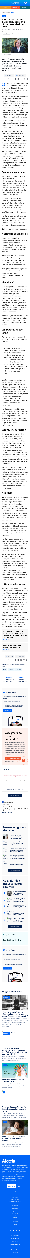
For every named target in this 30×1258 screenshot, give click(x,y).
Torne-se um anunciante (15, 1247)
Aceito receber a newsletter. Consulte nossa (14, 706)
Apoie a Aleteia (15, 1238)
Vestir (15, 1215)
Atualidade (15, 1195)
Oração (12, 12)
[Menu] (5, 3)
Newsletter (15, 1208)
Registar (5, 7)
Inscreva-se (15, 1213)
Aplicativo (15, 1211)
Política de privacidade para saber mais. (14, 706)
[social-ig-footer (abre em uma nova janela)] (19, 1230)
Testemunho (6, 997)
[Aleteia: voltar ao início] (15, 2)
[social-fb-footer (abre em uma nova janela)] (13, 1230)
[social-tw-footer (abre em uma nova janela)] (16, 1230)
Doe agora (14, 7)
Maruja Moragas (11, 83)
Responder (4, 812)
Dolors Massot (6, 34)
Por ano (15, 1224)
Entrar (20, 1186)
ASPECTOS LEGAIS (15, 1244)
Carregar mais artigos (15, 870)
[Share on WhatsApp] (27, 79)
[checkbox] (3, 705)
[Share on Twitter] (21, 79)
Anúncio (15, 1217)
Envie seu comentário (15, 795)
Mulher (5, 1065)
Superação (18, 669)
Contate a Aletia (15, 1250)
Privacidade (15, 1252)
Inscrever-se (7, 710)
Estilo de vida (15, 1197)
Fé (3, 1092)
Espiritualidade (5, 12)
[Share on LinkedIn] (18, 79)
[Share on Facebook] (15, 79)
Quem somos (15, 1241)
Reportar (10, 812)
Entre (22, 789)
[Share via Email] (24, 79)
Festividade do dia (12, 940)
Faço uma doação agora (12, 758)
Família (4, 669)
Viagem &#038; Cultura (15, 1201)
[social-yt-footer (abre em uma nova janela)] (10, 1230)
